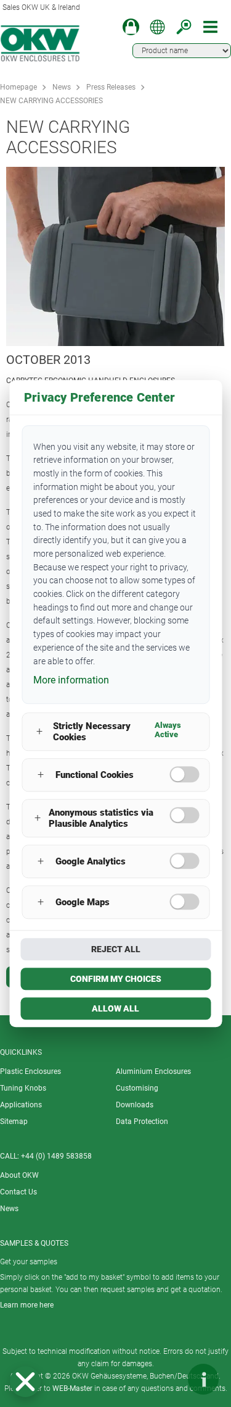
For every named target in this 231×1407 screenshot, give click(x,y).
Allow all (115, 1008)
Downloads (134, 1105)
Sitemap (14, 1121)
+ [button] (39, 731)
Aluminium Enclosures (153, 1071)
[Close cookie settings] (25, 1381)
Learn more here (27, 1305)
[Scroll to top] (166, 1379)
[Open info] (203, 1379)
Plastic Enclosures (30, 1071)
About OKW (19, 1175)
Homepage (18, 87)
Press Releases (111, 87)
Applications (21, 1105)
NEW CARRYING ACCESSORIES (51, 100)
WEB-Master (72, 1388)
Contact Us (18, 1192)
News (61, 87)
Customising (137, 1088)
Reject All (115, 949)
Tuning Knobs (23, 1088)
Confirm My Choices (115, 979)
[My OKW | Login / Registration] (131, 27)
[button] (25, 1381)
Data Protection (142, 1121)
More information (71, 680)
